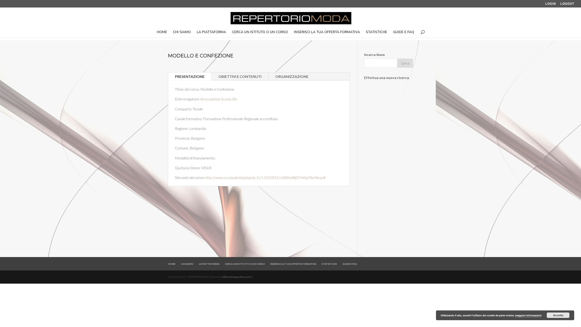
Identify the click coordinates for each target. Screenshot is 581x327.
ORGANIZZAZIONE (291, 76)
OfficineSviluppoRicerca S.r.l (237, 276)
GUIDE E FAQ (403, 32)
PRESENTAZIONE (189, 76)
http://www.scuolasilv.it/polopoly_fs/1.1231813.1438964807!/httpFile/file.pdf (265, 177)
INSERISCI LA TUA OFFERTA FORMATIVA (327, 32)
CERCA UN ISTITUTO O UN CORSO (260, 32)
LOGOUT (567, 3)
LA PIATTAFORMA (211, 32)
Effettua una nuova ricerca (386, 77)
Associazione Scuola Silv (218, 99)
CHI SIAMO (182, 32)
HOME (162, 32)
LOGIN (550, 3)
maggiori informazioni (528, 315)
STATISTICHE (376, 32)
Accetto (558, 315)
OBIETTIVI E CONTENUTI (239, 76)
